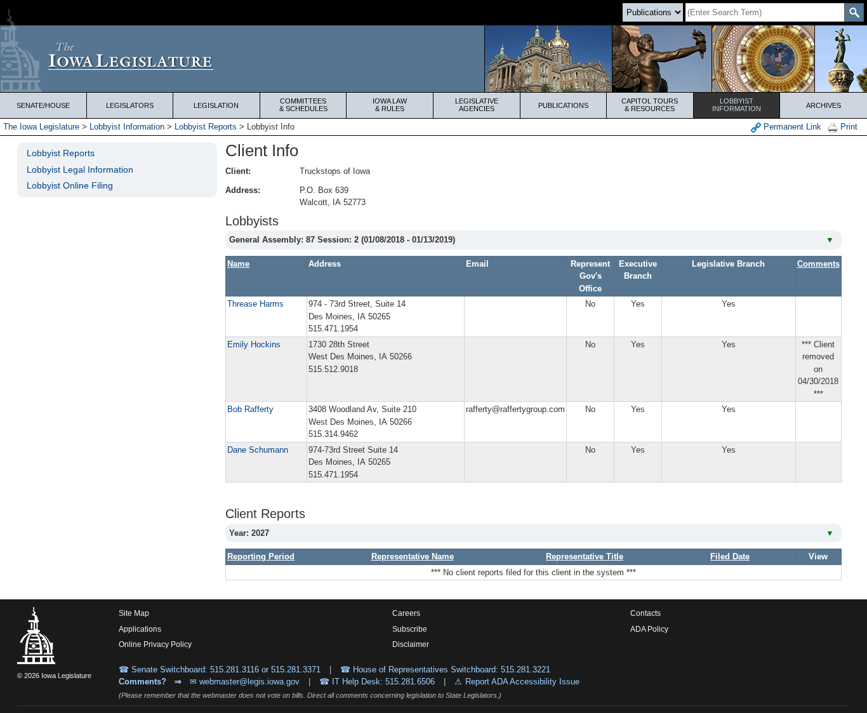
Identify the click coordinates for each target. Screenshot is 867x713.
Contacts (645, 613)
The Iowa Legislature (41, 126)
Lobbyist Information (126, 126)
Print (847, 126)
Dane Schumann (257, 450)
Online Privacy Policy (155, 644)
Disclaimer (410, 644)
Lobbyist (736, 104)
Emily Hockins (254, 344)
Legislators (130, 105)
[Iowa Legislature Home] (433, 58)
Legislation (216, 105)
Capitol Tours (649, 104)
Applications (140, 629)
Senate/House (43, 105)
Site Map (134, 613)
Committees (303, 104)
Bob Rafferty (250, 409)
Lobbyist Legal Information (80, 169)
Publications (563, 105)
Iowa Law (390, 104)
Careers (406, 613)
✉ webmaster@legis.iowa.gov (245, 681)
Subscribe (409, 629)
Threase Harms (255, 304)
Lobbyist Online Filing (70, 185)
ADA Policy (649, 629)
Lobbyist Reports (206, 126)
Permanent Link (791, 126)
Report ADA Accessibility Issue (522, 681)
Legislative (476, 104)
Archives (823, 105)
